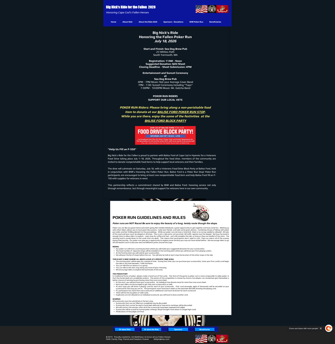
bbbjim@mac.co (161, 339)
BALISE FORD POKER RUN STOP (181, 112)
